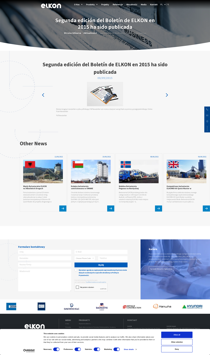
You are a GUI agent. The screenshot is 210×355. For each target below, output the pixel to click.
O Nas (77, 4)
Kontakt (154, 4)
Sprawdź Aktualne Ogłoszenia (161, 269)
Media (143, 4)
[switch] (78, 349)
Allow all (177, 335)
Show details (129, 349)
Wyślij (101, 265)
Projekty (105, 4)
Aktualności (131, 4)
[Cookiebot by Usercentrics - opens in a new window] (29, 350)
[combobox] (84, 258)
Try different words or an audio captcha (96, 282)
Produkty (90, 4)
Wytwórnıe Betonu (85, 324)
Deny (177, 349)
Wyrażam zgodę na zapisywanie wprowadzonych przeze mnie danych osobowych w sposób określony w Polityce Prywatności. (103, 272)
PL (161, 4)
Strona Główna (72, 33)
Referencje (118, 4)
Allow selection (177, 342)
